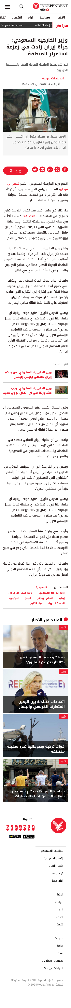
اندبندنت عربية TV (52, 968)
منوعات (59, 938)
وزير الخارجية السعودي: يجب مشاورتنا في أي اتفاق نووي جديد (27, 390)
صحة (60, 953)
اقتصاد (17, 17)
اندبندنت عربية (53, 78)
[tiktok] (12, 828)
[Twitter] (29, 828)
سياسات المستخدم (52, 851)
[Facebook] (33, 828)
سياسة (44, 17)
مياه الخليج (36, 603)
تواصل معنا (56, 873)
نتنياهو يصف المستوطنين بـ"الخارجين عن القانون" (42, 660)
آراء (30, 17)
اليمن (28, 598)
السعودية (41, 587)
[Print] (35, 169)
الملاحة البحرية (56, 603)
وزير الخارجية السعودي (52, 593)
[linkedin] (16, 828)
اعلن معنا (57, 881)
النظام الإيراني (45, 598)
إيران (62, 598)
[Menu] (7, 7)
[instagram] (24, 828)
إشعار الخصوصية (53, 858)
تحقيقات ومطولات (52, 961)
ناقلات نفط (29, 216)
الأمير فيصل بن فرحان (20, 593)
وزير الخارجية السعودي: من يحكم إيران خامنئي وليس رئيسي (28, 374)
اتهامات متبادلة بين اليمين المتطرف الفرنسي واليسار (41, 704)
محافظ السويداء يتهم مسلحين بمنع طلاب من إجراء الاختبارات (38, 794)
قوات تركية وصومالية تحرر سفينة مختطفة (36, 749)
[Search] (21, 7)
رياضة (60, 946)
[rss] (7, 828)
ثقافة (60, 924)
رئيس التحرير (56, 866)
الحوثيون (14, 598)
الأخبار (60, 17)
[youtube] (20, 828)
